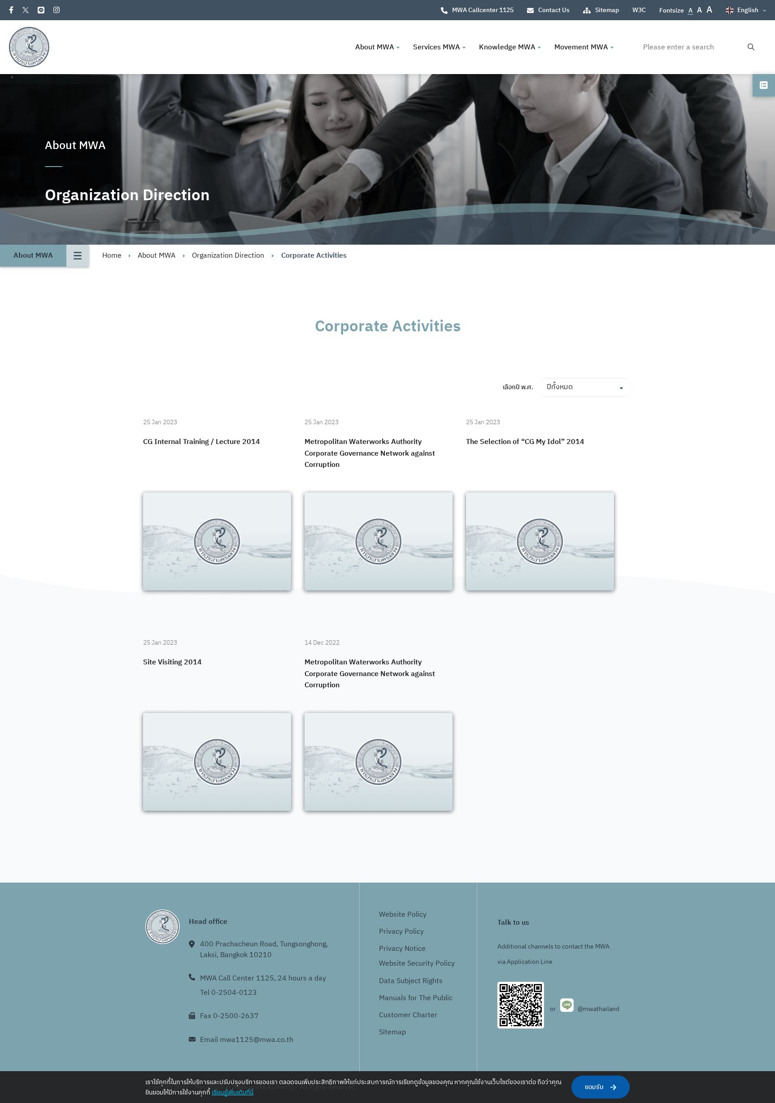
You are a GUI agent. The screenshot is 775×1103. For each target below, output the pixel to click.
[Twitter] (25, 10)
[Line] (41, 10)
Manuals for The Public (416, 998)
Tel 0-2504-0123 (228, 993)
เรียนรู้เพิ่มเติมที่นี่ (232, 1092)
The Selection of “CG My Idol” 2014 (525, 442)
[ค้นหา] (751, 47)
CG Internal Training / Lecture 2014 (201, 442)
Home (112, 256)
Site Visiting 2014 (172, 662)
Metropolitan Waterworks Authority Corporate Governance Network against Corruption (370, 453)
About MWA (156, 256)
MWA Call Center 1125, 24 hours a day (263, 978)
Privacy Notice (402, 949)
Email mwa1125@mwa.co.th (246, 1040)
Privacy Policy (401, 932)
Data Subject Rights (411, 981)
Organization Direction (228, 256)
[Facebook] (11, 9)
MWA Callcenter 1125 (483, 10)
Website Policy (403, 915)
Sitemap (607, 10)
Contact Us (554, 10)
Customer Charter (408, 1015)
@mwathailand (598, 1009)
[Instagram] (56, 9)
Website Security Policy (417, 964)
